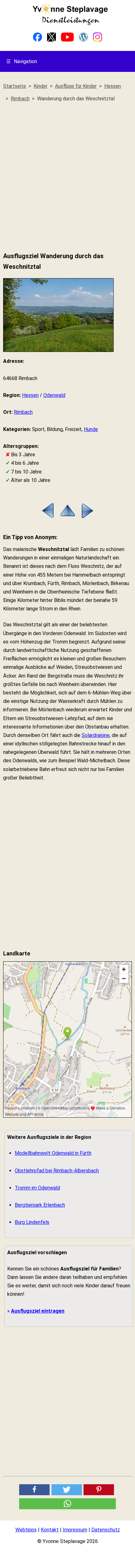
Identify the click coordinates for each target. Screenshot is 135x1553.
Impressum (75, 1530)
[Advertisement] (67, 177)
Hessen (30, 395)
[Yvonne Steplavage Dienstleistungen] (70, 24)
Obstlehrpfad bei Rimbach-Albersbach (57, 1171)
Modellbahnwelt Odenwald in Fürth (53, 1153)
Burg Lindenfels (32, 1222)
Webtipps (26, 1530)
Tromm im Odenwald (37, 1188)
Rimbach (23, 412)
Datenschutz (105, 1530)
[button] (34, 1489)
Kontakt (50, 1530)
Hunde (91, 429)
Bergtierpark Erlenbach (40, 1205)
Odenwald (54, 395)
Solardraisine (96, 735)
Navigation (21, 61)
